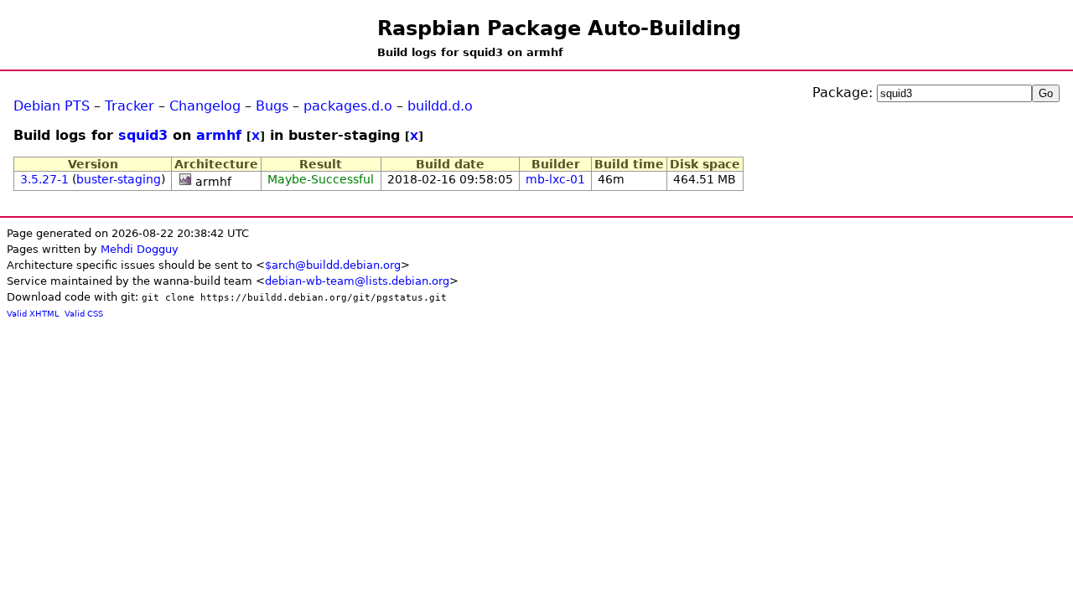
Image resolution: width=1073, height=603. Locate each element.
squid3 (143, 135)
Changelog (205, 106)
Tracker (129, 106)
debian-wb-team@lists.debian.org (357, 281)
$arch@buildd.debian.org (333, 265)
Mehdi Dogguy (140, 249)
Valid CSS (84, 313)
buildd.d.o (440, 106)
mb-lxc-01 (555, 179)
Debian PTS (51, 106)
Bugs (272, 106)
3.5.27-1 (44, 179)
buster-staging (118, 179)
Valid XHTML (33, 313)
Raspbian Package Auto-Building (559, 28)
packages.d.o (347, 106)
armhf (218, 135)
